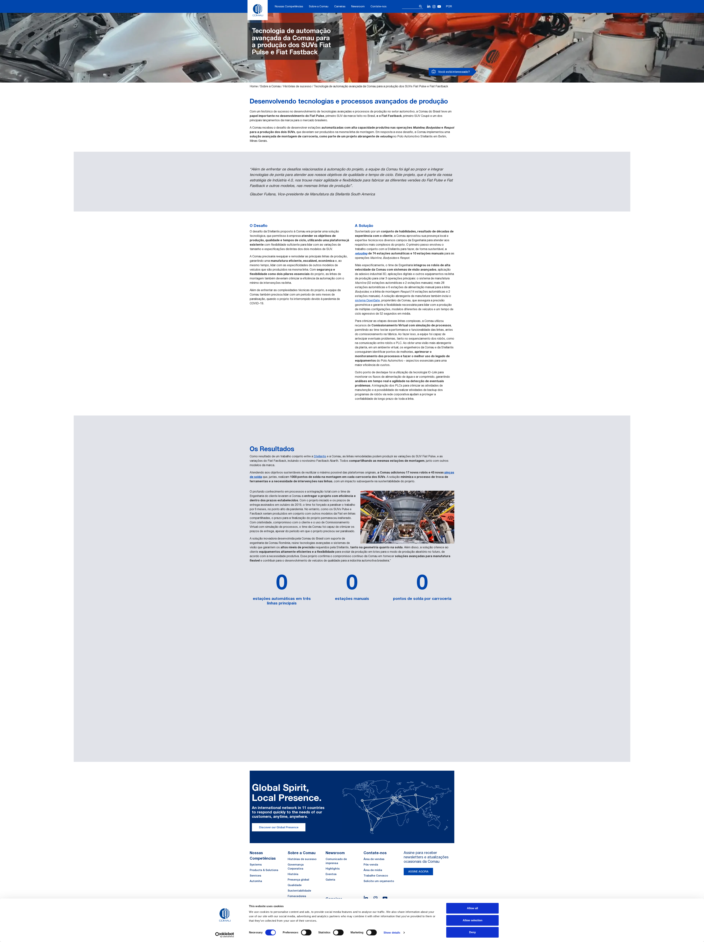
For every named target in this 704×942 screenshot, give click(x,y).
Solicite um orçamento (379, 881)
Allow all (472, 908)
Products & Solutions (264, 870)
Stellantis (320, 456)
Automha (256, 881)
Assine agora (418, 871)
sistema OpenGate (367, 300)
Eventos (331, 874)
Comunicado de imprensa (336, 861)
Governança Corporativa (296, 866)
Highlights (333, 868)
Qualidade (295, 885)
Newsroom (358, 6)
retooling (361, 253)
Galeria (330, 879)
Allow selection (472, 920)
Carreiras (339, 6)
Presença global (298, 879)
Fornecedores (297, 896)
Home (254, 86)
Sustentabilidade (299, 890)
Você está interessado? (453, 71)
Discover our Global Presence (278, 827)
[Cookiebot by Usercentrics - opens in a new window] (225, 935)
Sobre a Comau (318, 6)
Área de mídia (373, 870)
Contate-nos (378, 6)
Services (255, 875)
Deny (472, 932)
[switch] (306, 932)
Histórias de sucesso (297, 86)
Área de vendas (374, 859)
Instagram (434, 6)
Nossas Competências (289, 6)
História (293, 874)
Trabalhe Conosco (376, 875)
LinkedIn (429, 6)
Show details (392, 932)
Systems (256, 864)
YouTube (439, 6)
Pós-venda (371, 864)
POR (449, 6)
